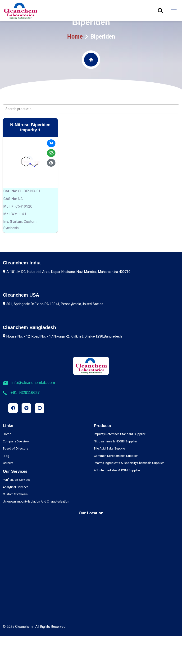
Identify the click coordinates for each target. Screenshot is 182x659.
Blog (6, 456)
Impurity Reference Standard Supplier (119, 434)
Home (75, 36)
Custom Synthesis (15, 494)
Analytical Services (15, 487)
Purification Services (17, 479)
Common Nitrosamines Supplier (116, 456)
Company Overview (16, 441)
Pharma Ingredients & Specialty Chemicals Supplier (129, 463)
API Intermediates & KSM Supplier (117, 470)
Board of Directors (15, 448)
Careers (8, 463)
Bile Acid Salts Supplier (110, 448)
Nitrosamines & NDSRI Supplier (115, 441)
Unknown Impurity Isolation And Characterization (36, 501)
